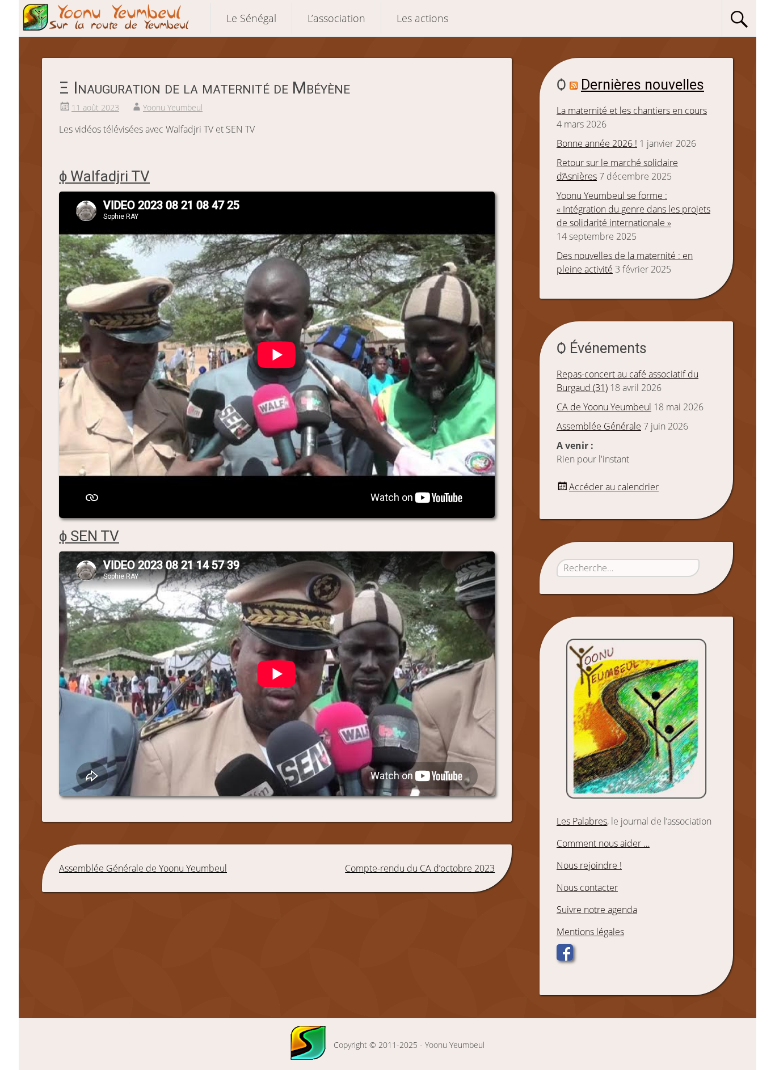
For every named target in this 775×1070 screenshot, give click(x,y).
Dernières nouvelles (642, 85)
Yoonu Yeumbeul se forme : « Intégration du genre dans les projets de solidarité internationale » (633, 209)
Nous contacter (587, 887)
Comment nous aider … (603, 843)
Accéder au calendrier (614, 487)
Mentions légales (590, 931)
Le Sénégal (251, 18)
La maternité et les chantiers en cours (632, 110)
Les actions (422, 18)
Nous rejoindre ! (589, 865)
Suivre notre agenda (597, 909)
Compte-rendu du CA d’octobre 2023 (420, 868)
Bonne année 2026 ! (597, 143)
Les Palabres (582, 821)
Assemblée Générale (599, 426)
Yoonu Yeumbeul (173, 107)
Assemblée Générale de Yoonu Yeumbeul (143, 868)
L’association (336, 18)
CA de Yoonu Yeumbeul (604, 407)
